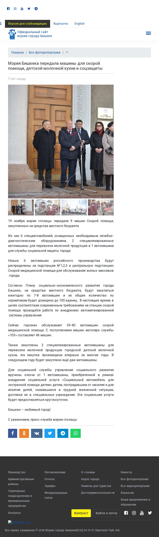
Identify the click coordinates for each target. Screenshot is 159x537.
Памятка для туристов (96, 486)
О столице (88, 472)
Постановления (55, 472)
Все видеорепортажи (135, 486)
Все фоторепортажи (44, 52)
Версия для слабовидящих (27, 23)
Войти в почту (106, 513)
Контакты (14, 513)
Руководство (16, 472)
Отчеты (49, 479)
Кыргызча (60, 23)
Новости (126, 472)
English (80, 23)
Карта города (90, 479)
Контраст (81, 513)
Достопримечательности (97, 492)
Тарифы (50, 486)
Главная (17, 52)
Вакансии (127, 492)
